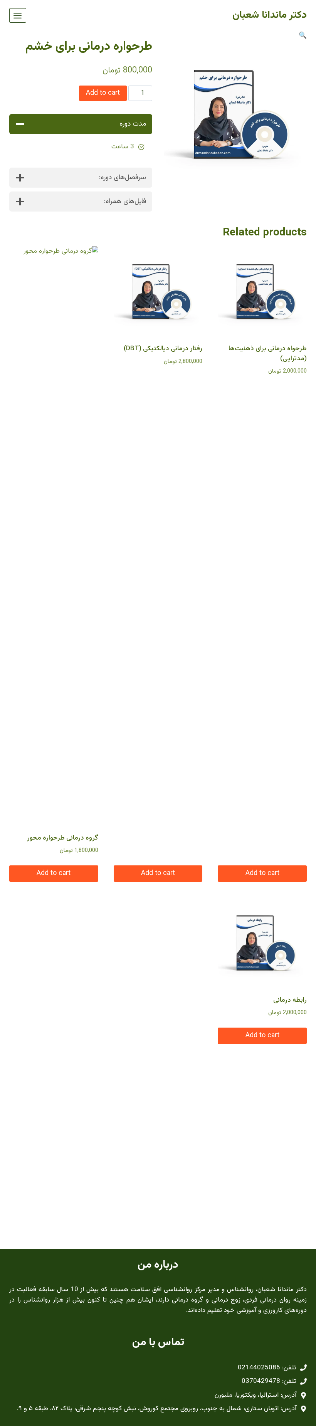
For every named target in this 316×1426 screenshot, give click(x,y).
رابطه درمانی (290, 1000)
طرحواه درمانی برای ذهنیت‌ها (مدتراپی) (268, 354)
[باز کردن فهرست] (17, 15)
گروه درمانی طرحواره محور (62, 838)
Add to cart (103, 93)
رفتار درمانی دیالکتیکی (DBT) (163, 349)
